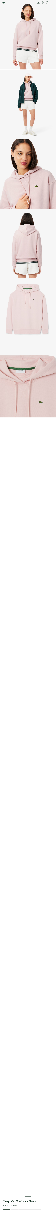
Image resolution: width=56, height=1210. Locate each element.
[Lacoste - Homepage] (3, 2)
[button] (42, 2)
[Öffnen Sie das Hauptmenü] (53, 2)
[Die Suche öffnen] (47, 2)
